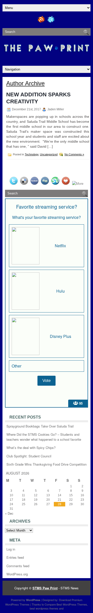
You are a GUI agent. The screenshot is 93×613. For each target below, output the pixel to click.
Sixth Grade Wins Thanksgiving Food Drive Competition (46, 464)
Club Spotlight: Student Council (28, 456)
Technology (31, 154)
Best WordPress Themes (72, 604)
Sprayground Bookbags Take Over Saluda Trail (40, 426)
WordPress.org (17, 574)
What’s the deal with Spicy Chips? (31, 447)
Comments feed (17, 565)
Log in (10, 549)
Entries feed (15, 557)
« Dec (9, 513)
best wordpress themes (44, 608)
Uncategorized (49, 154)
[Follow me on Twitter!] (51, 22)
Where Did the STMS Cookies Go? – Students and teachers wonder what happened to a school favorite (43, 437)
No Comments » (74, 154)
